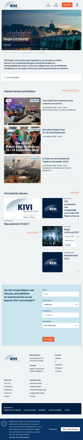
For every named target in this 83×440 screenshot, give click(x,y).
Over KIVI (7, 383)
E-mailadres (46, 311)
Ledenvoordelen (35, 387)
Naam (44, 290)
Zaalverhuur (8, 390)
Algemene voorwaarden (12, 410)
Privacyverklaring (30, 410)
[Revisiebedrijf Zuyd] (52, 262)
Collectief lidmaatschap (38, 390)
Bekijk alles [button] (74, 192)
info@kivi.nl (39, 371)
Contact (7, 396)
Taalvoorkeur (47, 300)
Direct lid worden (36, 383)
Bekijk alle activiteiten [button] (70, 90)
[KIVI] (13, 5)
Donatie (32, 396)
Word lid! (7, 45)
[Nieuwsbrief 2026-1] (22, 208)
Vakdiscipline (46, 321)
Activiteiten (8, 387)
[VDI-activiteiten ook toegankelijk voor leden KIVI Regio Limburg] (52, 209)
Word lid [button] (67, 5)
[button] (48, 5)
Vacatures (8, 393)
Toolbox (67, 410)
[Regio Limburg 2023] (52, 236)
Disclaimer (42, 410)
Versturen (48, 339)
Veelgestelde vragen (37, 393)
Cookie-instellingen (55, 410)
